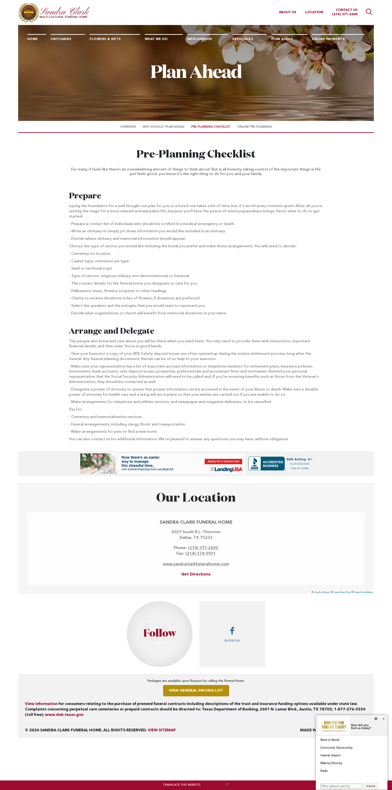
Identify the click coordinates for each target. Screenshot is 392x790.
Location (314, 12)
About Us (287, 12)
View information (41, 704)
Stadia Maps (321, 592)
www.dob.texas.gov (64, 715)
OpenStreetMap (363, 592)
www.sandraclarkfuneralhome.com (196, 564)
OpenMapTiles (341, 592)
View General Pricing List (196, 690)
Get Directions (196, 574)
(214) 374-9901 (200, 554)
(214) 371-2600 (345, 14)
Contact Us (347, 10)
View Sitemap (162, 730)
